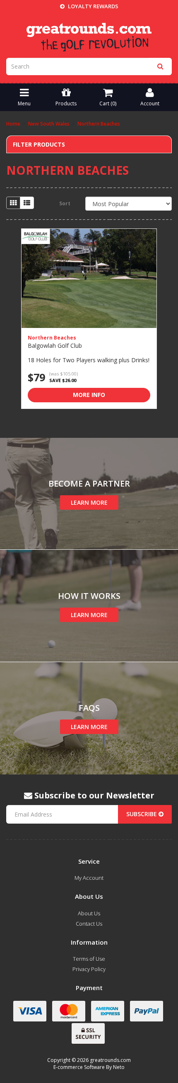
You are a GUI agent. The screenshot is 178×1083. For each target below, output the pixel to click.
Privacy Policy (89, 969)
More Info (89, 395)
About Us (89, 913)
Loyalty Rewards (92, 6)
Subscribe (142, 814)
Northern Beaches (52, 337)
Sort (64, 203)
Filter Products (39, 144)
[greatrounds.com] (89, 36)
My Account (89, 877)
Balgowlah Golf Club (55, 345)
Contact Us (89, 923)
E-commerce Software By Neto (89, 1067)
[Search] (160, 66)
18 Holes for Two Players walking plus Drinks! (88, 360)
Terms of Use (89, 958)
